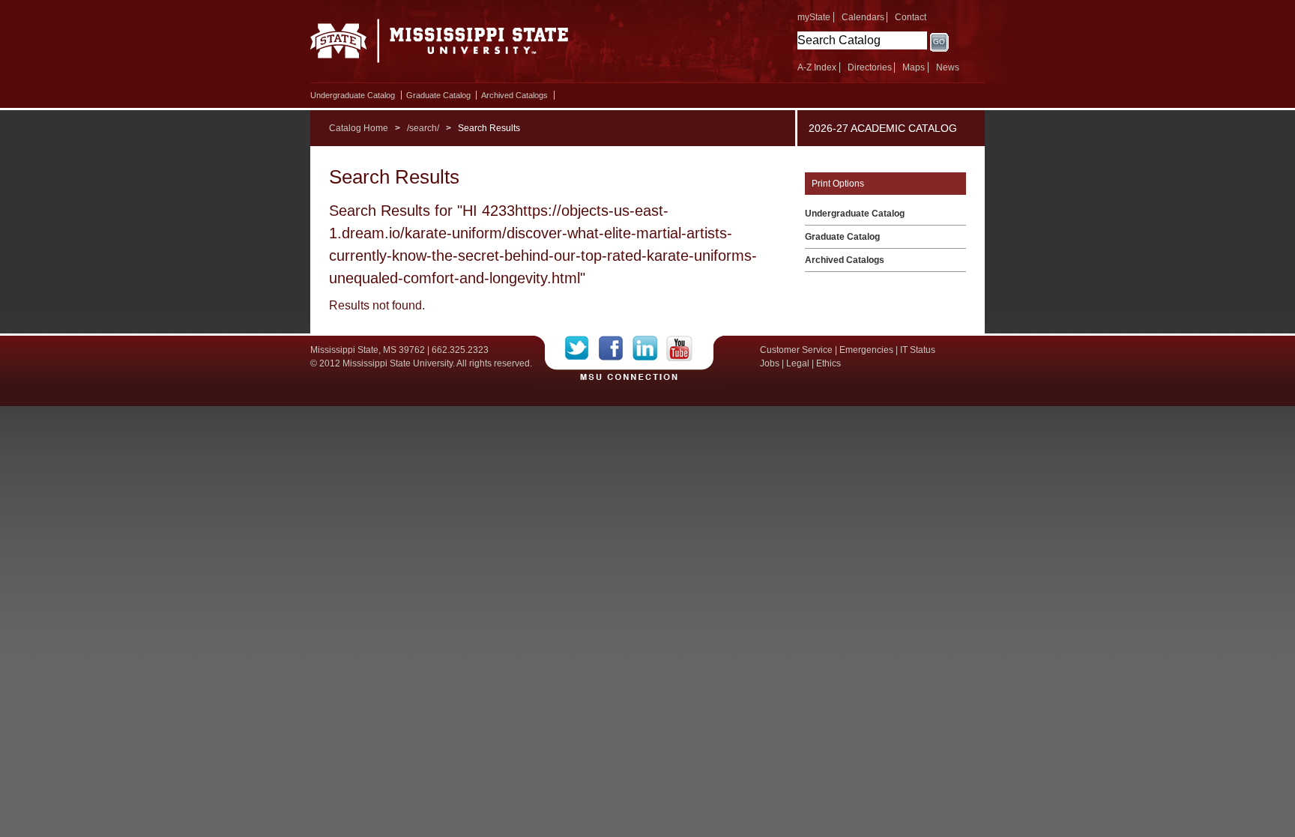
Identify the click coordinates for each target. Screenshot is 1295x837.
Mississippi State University (439, 44)
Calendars (863, 17)
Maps (913, 67)
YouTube (679, 348)
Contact (910, 17)
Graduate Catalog (438, 95)
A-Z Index (816, 67)
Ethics (828, 363)
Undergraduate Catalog (352, 95)
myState (813, 17)
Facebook (616, 348)
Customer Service (796, 350)
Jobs (769, 363)
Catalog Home (358, 128)
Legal (797, 363)
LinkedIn (649, 348)
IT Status (917, 350)
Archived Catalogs (514, 95)
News (947, 67)
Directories (870, 67)
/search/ (423, 128)
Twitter (582, 348)
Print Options (838, 183)
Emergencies (866, 350)
